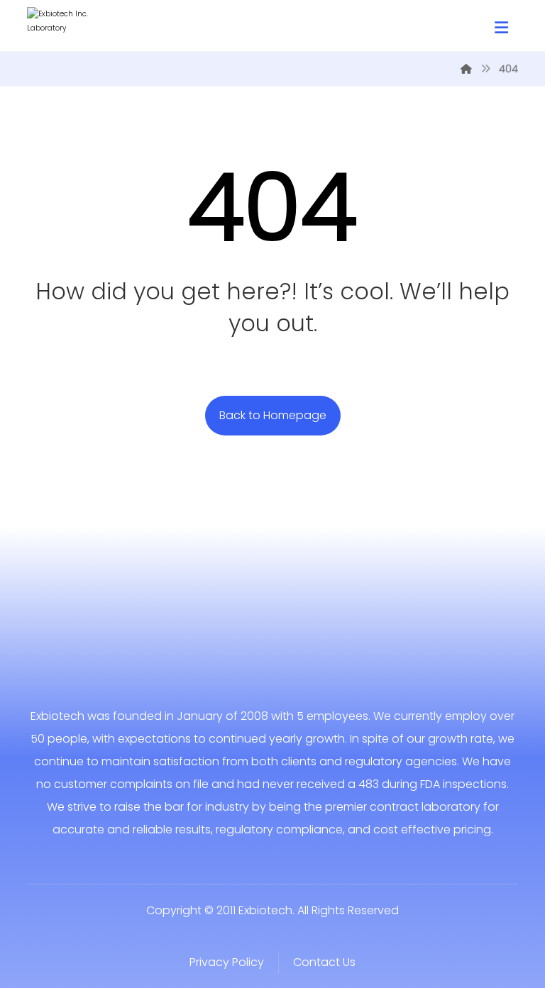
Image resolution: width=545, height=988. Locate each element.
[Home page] (466, 69)
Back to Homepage (272, 415)
